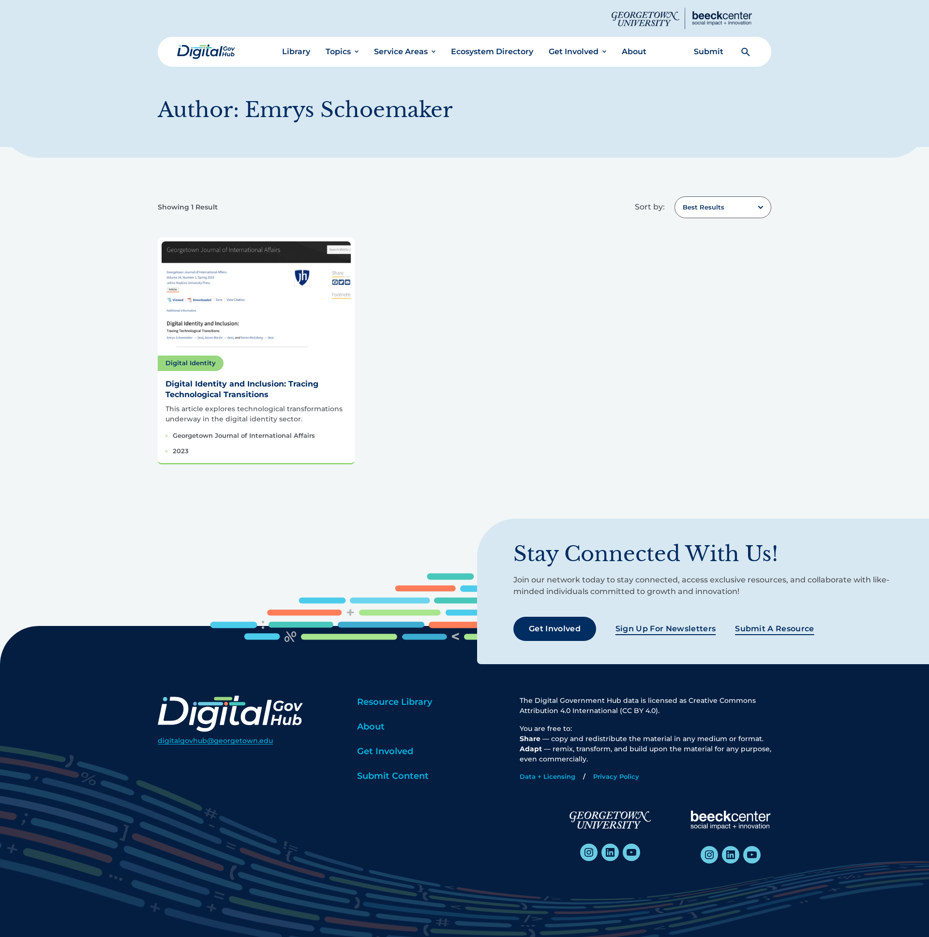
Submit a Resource (774, 628)
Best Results (703, 207)
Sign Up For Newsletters (665, 628)
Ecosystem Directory (492, 51)
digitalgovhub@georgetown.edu (215, 740)
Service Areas (401, 51)
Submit (708, 51)
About (634, 51)
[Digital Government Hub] (206, 52)
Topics (338, 51)
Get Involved (574, 51)
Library (296, 51)
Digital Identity (190, 363)
